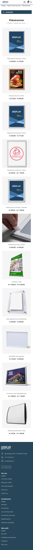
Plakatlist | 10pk (16, 282)
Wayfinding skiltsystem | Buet (16, 430)
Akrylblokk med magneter (16, 356)
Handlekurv (4, 541)
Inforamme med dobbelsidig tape (16, 393)
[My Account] (24, 2)
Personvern (4, 490)
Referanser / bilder (6, 482)
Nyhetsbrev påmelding (7, 522)
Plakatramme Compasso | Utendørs (16, 207)
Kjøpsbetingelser (6, 519)
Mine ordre (4, 544)
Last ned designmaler (7, 512)
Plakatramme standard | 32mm (16, 133)
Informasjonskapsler (7, 486)
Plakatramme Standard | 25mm (16, 58)
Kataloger (4, 504)
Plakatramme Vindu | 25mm (16, 244)
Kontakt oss (4, 493)
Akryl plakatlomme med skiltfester (16, 319)
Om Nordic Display (6, 479)
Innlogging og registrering (8, 537)
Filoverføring (4, 508)
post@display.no (9, 461)
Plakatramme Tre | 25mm (16, 96)
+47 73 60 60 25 (9, 457)
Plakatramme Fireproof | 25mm (16, 170)
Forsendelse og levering (8, 515)
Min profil (4, 534)
